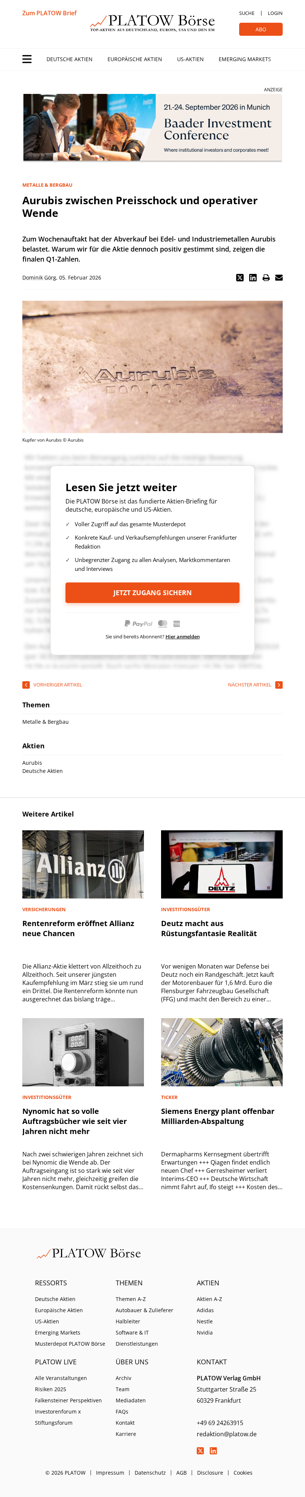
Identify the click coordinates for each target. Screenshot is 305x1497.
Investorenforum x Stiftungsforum (58, 1417)
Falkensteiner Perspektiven (68, 1400)
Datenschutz (150, 1472)
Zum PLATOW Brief (49, 13)
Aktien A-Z (209, 1298)
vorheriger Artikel (57, 684)
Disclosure (210, 1472)
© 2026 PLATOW (65, 1472)
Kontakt (125, 1422)
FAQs (122, 1411)
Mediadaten (131, 1400)
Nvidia (205, 1332)
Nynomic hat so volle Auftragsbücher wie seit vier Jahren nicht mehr (74, 1121)
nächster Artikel (250, 684)
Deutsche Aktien (69, 59)
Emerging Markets (245, 59)
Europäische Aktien (134, 59)
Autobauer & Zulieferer (144, 1310)
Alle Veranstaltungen (61, 1377)
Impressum (110, 1472)
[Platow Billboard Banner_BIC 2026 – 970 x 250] (152, 128)
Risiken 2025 (50, 1389)
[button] (240, 277)
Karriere (126, 1433)
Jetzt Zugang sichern (152, 592)
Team (122, 1389)
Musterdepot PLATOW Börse (70, 1343)
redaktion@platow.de (227, 1434)
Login (275, 13)
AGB (181, 1472)
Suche (246, 13)
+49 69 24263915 (220, 1423)
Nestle (205, 1321)
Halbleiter (128, 1321)
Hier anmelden (183, 636)
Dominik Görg (39, 277)
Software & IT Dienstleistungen (137, 1338)
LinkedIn (213, 1451)
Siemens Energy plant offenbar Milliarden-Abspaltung (217, 1116)
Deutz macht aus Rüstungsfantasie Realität (209, 928)
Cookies (243, 1472)
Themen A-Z (131, 1298)
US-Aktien (190, 59)
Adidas (205, 1310)
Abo (261, 29)
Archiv (123, 1377)
